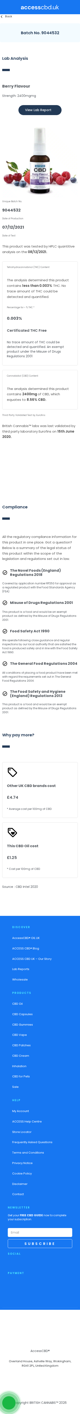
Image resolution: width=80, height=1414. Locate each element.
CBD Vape (19, 1035)
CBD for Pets (21, 1076)
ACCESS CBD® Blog (25, 948)
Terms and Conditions (28, 1152)
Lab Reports (20, 969)
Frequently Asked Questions (32, 1142)
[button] (8, 7)
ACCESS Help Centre (27, 1121)
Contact (18, 1194)
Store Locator (22, 1132)
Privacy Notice (22, 1163)
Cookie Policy (22, 1173)
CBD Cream (20, 1056)
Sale (15, 1087)
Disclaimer (20, 1184)
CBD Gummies (22, 1025)
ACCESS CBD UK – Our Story (32, 959)
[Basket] (74, 7)
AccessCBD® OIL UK (26, 938)
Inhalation (19, 1066)
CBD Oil (17, 1004)
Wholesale (20, 979)
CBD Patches (21, 1045)
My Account (20, 1111)
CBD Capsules (22, 1014)
